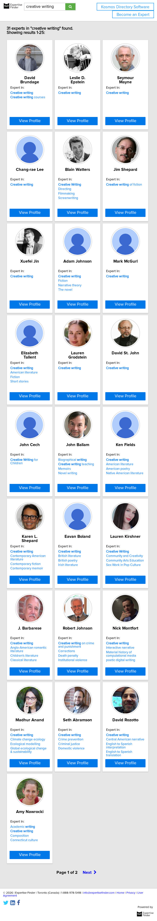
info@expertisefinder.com (98, 892)
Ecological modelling (25, 744)
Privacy (130, 892)
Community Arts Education (125, 560)
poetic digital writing (120, 660)
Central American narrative (125, 739)
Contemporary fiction (25, 564)
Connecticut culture (24, 840)
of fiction (124, 184)
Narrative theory (69, 285)
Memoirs (64, 469)
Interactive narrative (120, 647)
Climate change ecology (27, 739)
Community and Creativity (124, 556)
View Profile (30, 121)
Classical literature (23, 660)
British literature (69, 556)
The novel (65, 289)
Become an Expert (133, 15)
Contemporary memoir (26, 568)
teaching (76, 464)
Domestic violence (71, 748)
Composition (19, 835)
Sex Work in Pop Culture (123, 565)
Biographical (72, 460)
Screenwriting (68, 198)
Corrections (66, 651)
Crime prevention (70, 739)
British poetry (67, 560)
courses (27, 97)
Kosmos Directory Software (125, 7)
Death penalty (68, 655)
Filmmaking (66, 193)
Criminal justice (69, 744)
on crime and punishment (76, 645)
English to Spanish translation (119, 753)
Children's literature (24, 655)
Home (120, 892)
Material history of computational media (121, 654)
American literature (24, 372)
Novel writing (67, 473)
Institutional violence (72, 660)
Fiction (63, 280)
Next (87, 873)
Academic (22, 826)
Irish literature (68, 565)
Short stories (19, 381)
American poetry (118, 469)
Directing (64, 189)
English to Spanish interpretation (119, 745)
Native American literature (124, 473)
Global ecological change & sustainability (28, 750)
